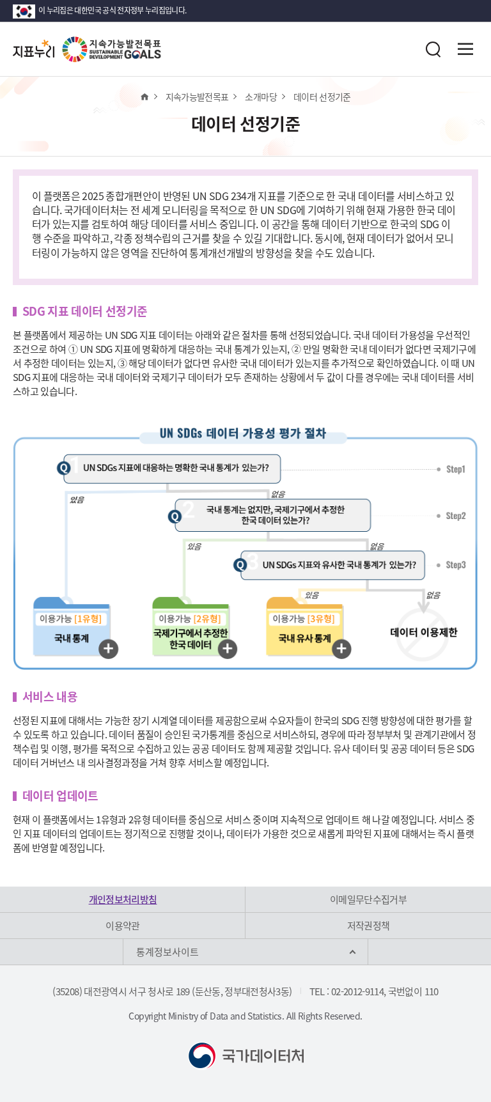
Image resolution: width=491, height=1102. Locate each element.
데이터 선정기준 (322, 96)
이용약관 (122, 926)
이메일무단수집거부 (368, 899)
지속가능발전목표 (197, 96)
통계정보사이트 (167, 952)
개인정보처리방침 (123, 899)
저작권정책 (368, 926)
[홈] (144, 96)
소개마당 (260, 96)
